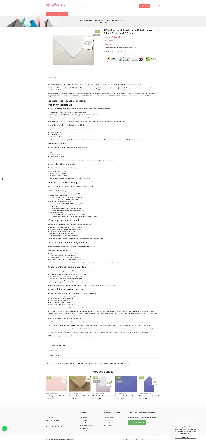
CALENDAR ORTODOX (116, 14)
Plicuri (105, 22)
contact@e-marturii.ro (52, 420)
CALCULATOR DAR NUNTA (99, 14)
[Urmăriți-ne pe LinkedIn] (61, 426)
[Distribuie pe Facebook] (115, 51)
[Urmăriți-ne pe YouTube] (58, 426)
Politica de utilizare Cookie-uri (87, 431)
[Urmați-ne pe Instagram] (49, 426)
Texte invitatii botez (108, 425)
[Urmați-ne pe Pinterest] (55, 426)
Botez (86, 363)
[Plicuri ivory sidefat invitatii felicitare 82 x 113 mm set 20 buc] (73, 49)
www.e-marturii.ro (51, 423)
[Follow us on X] (64, 426)
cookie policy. (186, 433)
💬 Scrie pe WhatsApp (137, 422)
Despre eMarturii (108, 420)
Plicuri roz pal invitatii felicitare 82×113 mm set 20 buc (56, 396)
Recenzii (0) (53, 350)
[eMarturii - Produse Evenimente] (55, 5)
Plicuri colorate (66, 363)
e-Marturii (110, 40)
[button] (4, 428)
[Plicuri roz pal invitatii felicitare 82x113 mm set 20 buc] (56, 384)
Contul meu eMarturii (109, 417)
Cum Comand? (83, 417)
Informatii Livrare (84, 420)
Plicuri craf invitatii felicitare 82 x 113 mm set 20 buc (80, 396)
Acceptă (185, 437)
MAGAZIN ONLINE (84, 14)
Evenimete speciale (102, 363)
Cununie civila (92, 363)
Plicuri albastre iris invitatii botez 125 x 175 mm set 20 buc (126, 396)
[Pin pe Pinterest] (118, 51)
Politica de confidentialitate (86, 425)
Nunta (82, 363)
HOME (73, 14)
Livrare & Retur (54, 355)
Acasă (101, 22)
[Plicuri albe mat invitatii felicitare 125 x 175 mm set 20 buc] (159, 30)
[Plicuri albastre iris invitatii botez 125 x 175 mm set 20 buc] (126, 384)
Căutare (143, 6)
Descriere (52, 78)
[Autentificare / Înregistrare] (155, 6)
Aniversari (116, 363)
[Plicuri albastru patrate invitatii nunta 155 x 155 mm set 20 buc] (149, 384)
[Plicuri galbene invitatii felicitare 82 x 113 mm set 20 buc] (156, 30)
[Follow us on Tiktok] (52, 426)
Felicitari (111, 363)
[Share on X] (112, 51)
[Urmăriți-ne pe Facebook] (46, 426)
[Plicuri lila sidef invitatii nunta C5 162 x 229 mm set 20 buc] (103, 384)
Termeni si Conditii (84, 428)
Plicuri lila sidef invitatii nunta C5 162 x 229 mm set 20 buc (103, 396)
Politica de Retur (84, 423)
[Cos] (159, 6)
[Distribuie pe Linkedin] (122, 51)
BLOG (126, 14)
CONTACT (134, 14)
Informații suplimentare (57, 345)
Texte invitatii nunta (108, 423)
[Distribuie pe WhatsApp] (125, 51)
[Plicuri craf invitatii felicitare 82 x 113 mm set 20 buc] (80, 384)
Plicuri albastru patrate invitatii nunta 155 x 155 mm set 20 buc (149, 396)
